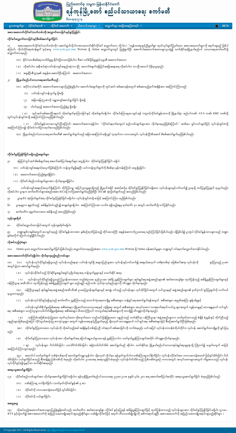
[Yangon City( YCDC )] (217, 26)
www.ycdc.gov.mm (64, 49)
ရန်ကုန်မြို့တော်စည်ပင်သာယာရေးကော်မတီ (65, 430)
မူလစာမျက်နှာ (16, 26)
